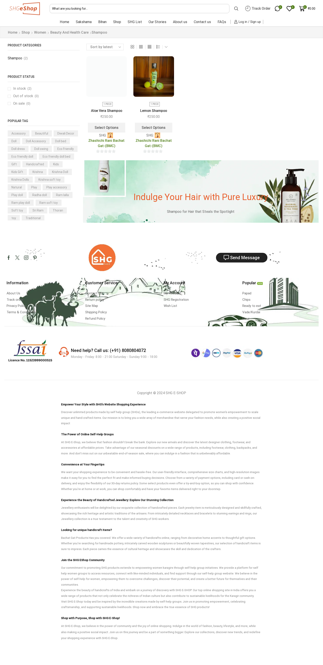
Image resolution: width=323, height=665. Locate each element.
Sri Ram (38, 210)
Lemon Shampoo (153, 111)
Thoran (58, 210)
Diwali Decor (65, 133)
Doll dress (18, 149)
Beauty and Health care (69, 32)
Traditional (33, 218)
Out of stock (26, 96)
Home (64, 22)
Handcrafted (35, 164)
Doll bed (60, 141)
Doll (13, 141)
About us (180, 22)
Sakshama (84, 22)
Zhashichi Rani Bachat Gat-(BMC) (106, 143)
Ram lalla (62, 195)
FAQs (222, 22)
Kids (56, 164)
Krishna (38, 172)
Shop (117, 22)
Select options (106, 128)
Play (34, 187)
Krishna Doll (60, 172)
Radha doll (39, 195)
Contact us (202, 22)
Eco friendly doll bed (56, 156)
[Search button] (236, 8)
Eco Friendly (65, 149)
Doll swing (41, 149)
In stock (22, 88)
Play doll (17, 195)
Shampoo (15, 58)
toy (13, 218)
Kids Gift (17, 172)
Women (40, 32)
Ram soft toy (48, 202)
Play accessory (56, 187)
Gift (14, 164)
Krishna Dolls (20, 179)
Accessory (18, 133)
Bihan (102, 22)
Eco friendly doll (22, 156)
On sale (21, 103)
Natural (16, 187)
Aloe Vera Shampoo (106, 111)
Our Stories (157, 22)
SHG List (135, 22)
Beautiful (41, 133)
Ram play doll (20, 202)
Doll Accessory (36, 141)
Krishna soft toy (49, 179)
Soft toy (17, 210)
